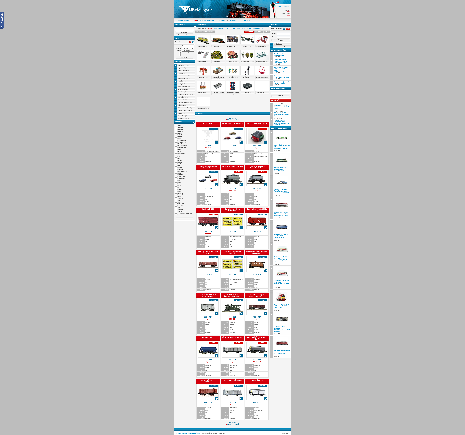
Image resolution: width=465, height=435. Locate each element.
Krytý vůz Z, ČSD (208, 209)
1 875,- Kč (279, 55)
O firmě (222, 20)
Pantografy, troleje (185, 102)
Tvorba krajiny (184, 86)
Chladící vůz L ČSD (257, 380)
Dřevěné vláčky (183, 118)
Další (237, 120)
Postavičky (183, 97)
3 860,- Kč (281, 215)
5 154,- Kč (282, 330)
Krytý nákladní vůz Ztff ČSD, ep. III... (257, 210)
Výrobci (178, 122)
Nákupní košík (284, 6)
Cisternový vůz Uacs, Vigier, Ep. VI (257, 338)
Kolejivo (182, 73)
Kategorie (202, 25)
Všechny (209, 28)
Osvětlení (182, 92)
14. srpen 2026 (282, 113)
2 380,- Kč (282, 260)
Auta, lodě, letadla (185, 94)
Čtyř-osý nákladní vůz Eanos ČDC (208, 252)
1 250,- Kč (281, 77)
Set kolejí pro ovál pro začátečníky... (232, 210)
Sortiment (179, 61)
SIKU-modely (218, 28)
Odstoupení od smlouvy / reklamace (213, 433)
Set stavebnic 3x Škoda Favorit (232, 123)
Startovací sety (184, 70)
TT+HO (249, 28)
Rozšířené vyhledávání (184, 35)
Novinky (258, 31)
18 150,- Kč (281, 192)
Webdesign (285, 433)
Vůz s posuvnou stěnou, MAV (232, 380)
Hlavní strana (183, 20)
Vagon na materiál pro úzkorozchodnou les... (208, 295)
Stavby (182, 84)
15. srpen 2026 (282, 106)
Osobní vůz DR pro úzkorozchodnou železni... (232, 295)
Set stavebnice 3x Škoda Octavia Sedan (208, 167)
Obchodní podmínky (206, 20)
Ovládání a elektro (185, 108)
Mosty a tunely (184, 89)
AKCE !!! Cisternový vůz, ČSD (232, 166)
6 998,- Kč (282, 353)
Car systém (183, 116)
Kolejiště (182, 81)
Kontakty (246, 20)
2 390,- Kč (281, 284)
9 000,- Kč (280, 70)
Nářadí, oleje (183, 105)
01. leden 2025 (282, 121)
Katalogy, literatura (185, 110)
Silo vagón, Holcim (208, 337)
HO (234, 28)
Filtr (177, 38)
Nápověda (233, 20)
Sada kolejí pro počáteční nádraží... (232, 252)
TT (231, 28)
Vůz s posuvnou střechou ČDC (232, 337)
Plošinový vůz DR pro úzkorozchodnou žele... (257, 295)
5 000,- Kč (281, 83)
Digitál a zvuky (184, 78)
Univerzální (256, 28)
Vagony (182, 68)
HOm (243, 28)
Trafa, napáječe (184, 76)
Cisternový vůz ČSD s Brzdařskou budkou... (257, 167)
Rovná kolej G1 (208, 123)
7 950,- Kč (282, 148)
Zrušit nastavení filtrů (205, 31)
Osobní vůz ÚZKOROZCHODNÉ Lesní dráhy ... (257, 252)
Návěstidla (182, 100)
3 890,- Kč (281, 237)
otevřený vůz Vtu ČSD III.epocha (208, 381)
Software (181, 113)
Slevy (267, 31)
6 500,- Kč (281, 62)
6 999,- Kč (281, 307)
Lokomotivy (183, 65)
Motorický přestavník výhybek (257, 123)
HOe (238, 28)
